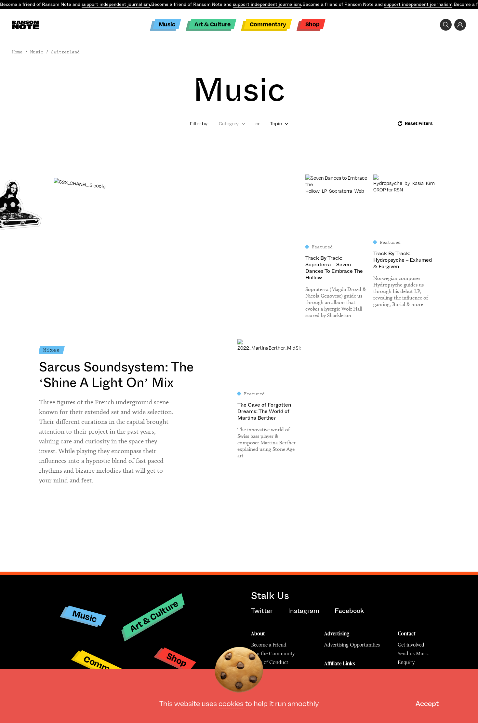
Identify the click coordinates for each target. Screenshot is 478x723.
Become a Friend (268, 645)
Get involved (411, 645)
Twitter (262, 611)
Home (17, 52)
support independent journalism (116, 4)
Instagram (303, 611)
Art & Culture (212, 24)
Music (167, 24)
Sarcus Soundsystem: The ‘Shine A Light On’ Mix (116, 375)
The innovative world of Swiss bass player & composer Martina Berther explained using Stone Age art (266, 442)
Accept (427, 703)
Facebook (349, 611)
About (258, 633)
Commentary (268, 24)
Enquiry (406, 662)
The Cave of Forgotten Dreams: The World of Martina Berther (264, 411)
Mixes (51, 350)
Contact (407, 633)
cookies (231, 703)
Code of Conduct (269, 662)
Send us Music (413, 653)
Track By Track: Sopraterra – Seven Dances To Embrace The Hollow (334, 268)
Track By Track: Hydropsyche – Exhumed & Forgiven (402, 260)
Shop (312, 24)
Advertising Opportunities (352, 645)
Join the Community (273, 653)
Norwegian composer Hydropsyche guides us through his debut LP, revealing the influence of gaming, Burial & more (400, 291)
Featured (322, 247)
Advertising (336, 633)
